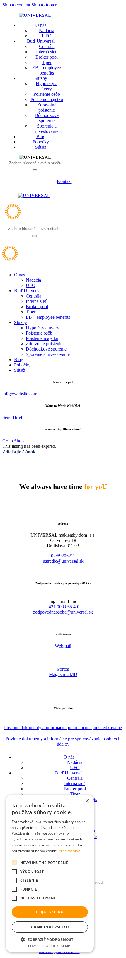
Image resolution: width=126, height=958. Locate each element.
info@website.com (19, 393)
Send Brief (12, 417)
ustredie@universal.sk (63, 561)
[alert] (50, 873)
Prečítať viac (69, 850)
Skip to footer (44, 4)
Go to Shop (13, 440)
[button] (50, 939)
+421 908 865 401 (63, 606)
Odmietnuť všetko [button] (50, 926)
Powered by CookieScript (50, 946)
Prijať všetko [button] (50, 911)
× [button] (87, 801)
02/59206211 (63, 555)
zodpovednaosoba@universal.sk (63, 612)
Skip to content (16, 4)
